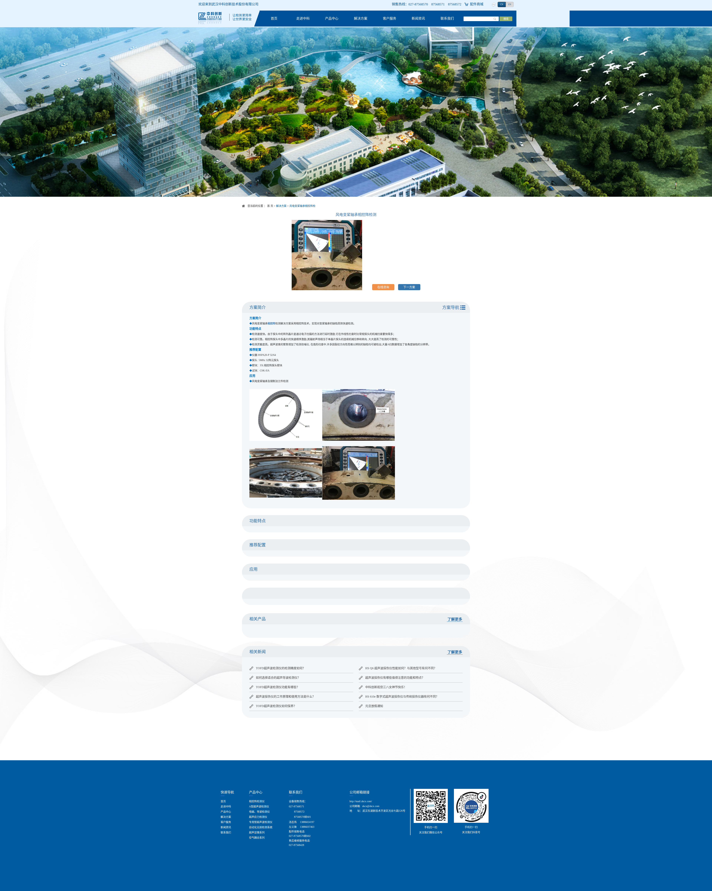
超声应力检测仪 (258, 817)
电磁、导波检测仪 (259, 811)
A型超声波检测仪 (259, 806)
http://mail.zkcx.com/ (361, 801)
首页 (274, 18)
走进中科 (303, 18)
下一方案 (409, 287)
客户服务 (389, 18)
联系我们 (447, 18)
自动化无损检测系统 (260, 827)
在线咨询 (383, 287)
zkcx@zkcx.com (370, 806)
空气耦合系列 (257, 837)
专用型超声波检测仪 (260, 822)
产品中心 (331, 18)
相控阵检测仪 (257, 801)
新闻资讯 (418, 18)
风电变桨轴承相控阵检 (302, 206)
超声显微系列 (257, 832)
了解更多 (454, 619)
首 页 (270, 206)
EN (509, 4)
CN (501, 4)
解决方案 (360, 18)
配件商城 (476, 4)
